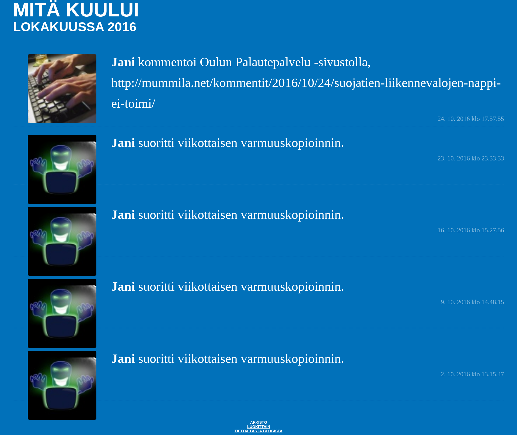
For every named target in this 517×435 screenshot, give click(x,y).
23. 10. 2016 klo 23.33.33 (471, 158)
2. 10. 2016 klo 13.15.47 (472, 374)
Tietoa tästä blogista (258, 431)
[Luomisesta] (62, 122)
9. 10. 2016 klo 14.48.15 (472, 302)
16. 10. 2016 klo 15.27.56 (471, 230)
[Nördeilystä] (62, 203)
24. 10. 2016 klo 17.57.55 (471, 118)
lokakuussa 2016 (75, 27)
